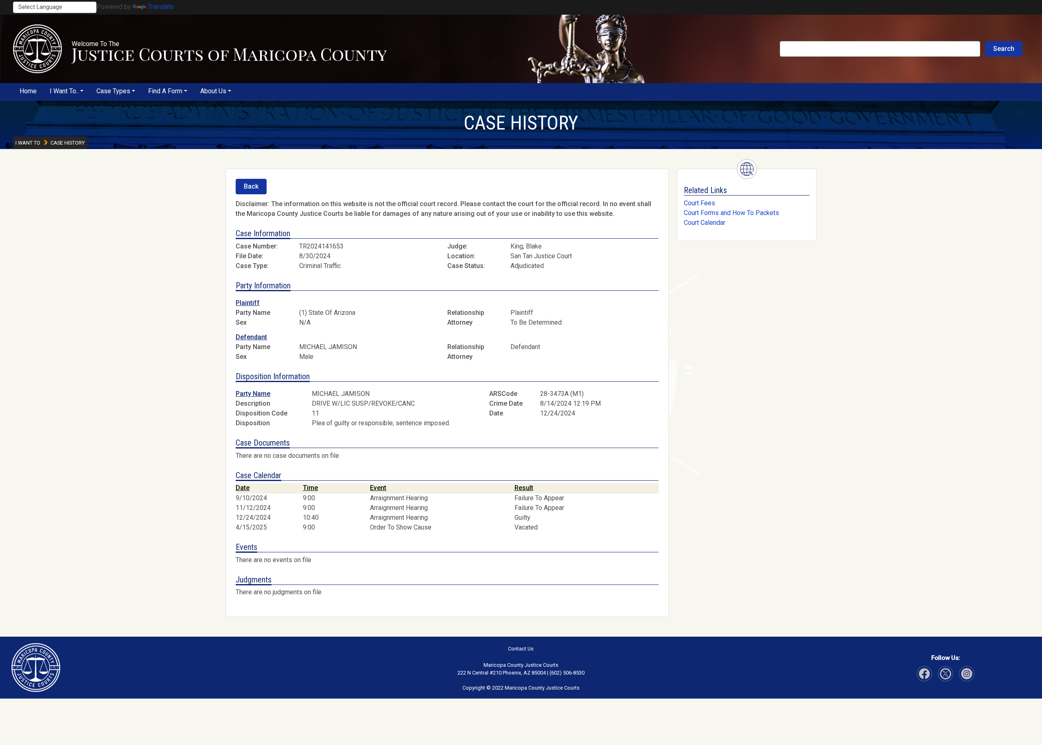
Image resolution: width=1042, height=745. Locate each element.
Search (1003, 49)
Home (28, 91)
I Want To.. (64, 91)
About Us (213, 91)
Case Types (113, 91)
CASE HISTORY (521, 123)
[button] (37, 48)
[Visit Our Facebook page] (924, 674)
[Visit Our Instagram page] (945, 674)
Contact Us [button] (521, 649)
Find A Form (165, 91)
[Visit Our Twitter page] (966, 674)
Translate (161, 7)
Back (251, 186)
